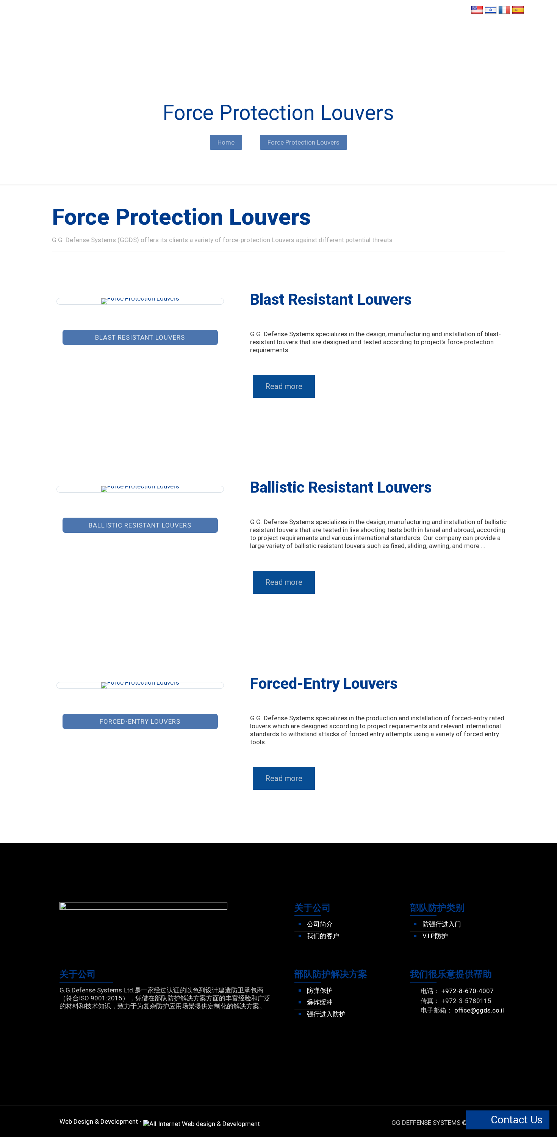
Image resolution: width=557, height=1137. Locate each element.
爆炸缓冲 (320, 1002)
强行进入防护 (326, 1014)
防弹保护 (320, 990)
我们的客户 (323, 936)
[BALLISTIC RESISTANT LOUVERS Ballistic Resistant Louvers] (140, 489)
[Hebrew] (491, 13)
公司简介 (320, 924)
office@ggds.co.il (479, 1010)
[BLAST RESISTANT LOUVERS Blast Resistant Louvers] (140, 301)
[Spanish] (518, 13)
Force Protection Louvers (304, 142)
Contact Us (515, 1119)
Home (226, 142)
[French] (504, 13)
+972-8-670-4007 (467, 991)
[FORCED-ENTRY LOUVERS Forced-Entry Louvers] (140, 685)
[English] (477, 13)
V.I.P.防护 (435, 936)
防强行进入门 (441, 924)
